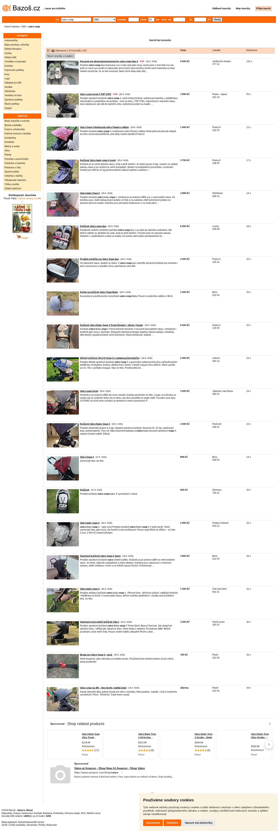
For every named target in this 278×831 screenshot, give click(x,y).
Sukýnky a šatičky (14, 176)
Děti (24, 26)
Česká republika (17, 825)
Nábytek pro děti (13, 82)
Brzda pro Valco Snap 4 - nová (96, 654)
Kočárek (84, 490)
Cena (183, 50)
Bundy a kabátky (13, 125)
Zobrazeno (251, 50)
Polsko (41, 825)
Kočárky (9, 66)
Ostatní (8, 108)
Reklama (47, 813)
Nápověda (7, 813)
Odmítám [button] (172, 822)
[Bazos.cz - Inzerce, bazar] (21, 10)
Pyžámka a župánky (15, 163)
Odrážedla (10, 91)
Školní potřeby (12, 104)
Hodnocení (27, 813)
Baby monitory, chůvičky (17, 44)
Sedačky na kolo (13, 95)
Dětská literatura (13, 49)
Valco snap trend (89, 391)
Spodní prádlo (12, 171)
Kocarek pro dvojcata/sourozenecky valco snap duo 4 (109, 61)
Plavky (8, 154)
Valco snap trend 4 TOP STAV (95, 94)
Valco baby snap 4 (89, 523)
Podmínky (58, 813)
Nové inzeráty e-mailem (60, 56)
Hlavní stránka (11, 26)
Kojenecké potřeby (14, 70)
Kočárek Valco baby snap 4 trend (98, 160)
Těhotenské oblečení (15, 180)
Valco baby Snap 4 (90, 193)
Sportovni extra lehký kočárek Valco (99, 622)
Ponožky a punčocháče (17, 159)
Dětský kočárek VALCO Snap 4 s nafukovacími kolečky (110, 358)
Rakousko (52, 825)
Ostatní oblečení (13, 188)
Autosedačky (11, 40)
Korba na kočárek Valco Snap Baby (99, 292)
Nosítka (8, 87)
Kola (7, 74)
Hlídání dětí (10, 57)
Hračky (8, 53)
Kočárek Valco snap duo (93, 226)
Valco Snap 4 (87, 457)
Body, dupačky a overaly (17, 121)
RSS (83, 813)
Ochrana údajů (72, 813)
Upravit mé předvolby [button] (199, 822)
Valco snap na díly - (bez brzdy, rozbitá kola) (103, 688)
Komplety (9, 142)
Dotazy (16, 813)
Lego (7, 78)
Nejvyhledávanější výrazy (31, 822)
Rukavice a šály (13, 167)
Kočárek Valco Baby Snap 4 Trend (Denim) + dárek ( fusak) (111, 325)
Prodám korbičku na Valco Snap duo (99, 259)
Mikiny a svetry (12, 146)
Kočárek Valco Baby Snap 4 (95, 424)
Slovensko (31, 825)
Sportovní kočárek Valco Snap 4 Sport (100, 556)
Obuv (7, 150)
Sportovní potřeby (14, 99)
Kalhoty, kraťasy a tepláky (18, 133)
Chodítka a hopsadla (15, 61)
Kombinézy (10, 138)
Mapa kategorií (9, 822)
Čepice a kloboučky (15, 129)
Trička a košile (12, 184)
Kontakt (38, 813)
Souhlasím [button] (153, 822)
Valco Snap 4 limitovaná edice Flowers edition (104, 127)
